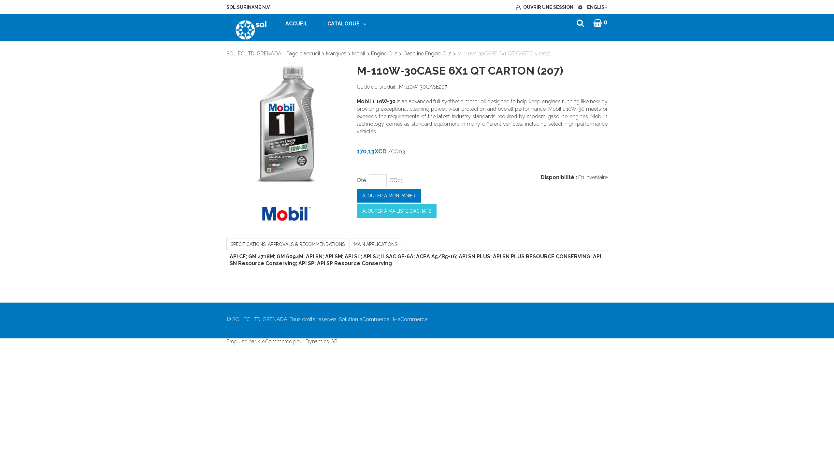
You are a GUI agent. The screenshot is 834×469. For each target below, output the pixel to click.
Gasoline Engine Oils (427, 53)
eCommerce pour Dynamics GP (299, 341)
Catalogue (343, 24)
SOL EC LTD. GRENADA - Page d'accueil (273, 53)
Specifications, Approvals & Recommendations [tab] (288, 244)
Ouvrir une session (548, 7)
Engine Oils (384, 53)
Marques (336, 53)
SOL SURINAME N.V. (248, 7)
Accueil (296, 24)
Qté (361, 180)
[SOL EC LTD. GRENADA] (251, 29)
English (597, 7)
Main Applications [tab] (375, 244)
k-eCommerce (410, 319)
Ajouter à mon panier (388, 195)
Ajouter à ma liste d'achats (396, 211)
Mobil (358, 53)
